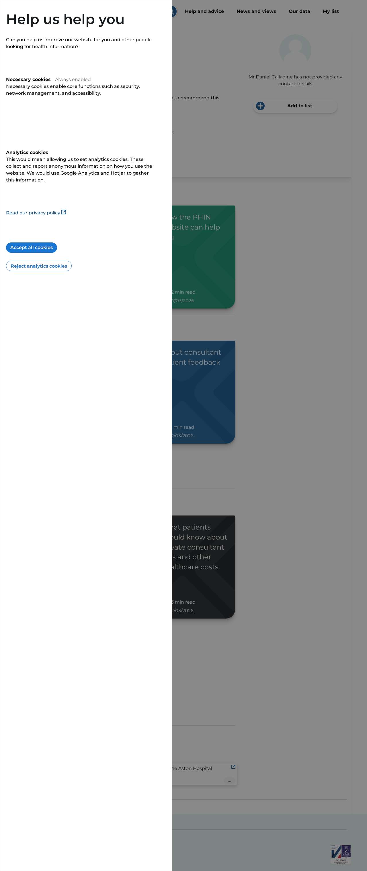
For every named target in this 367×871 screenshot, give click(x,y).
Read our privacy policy (33, 213)
